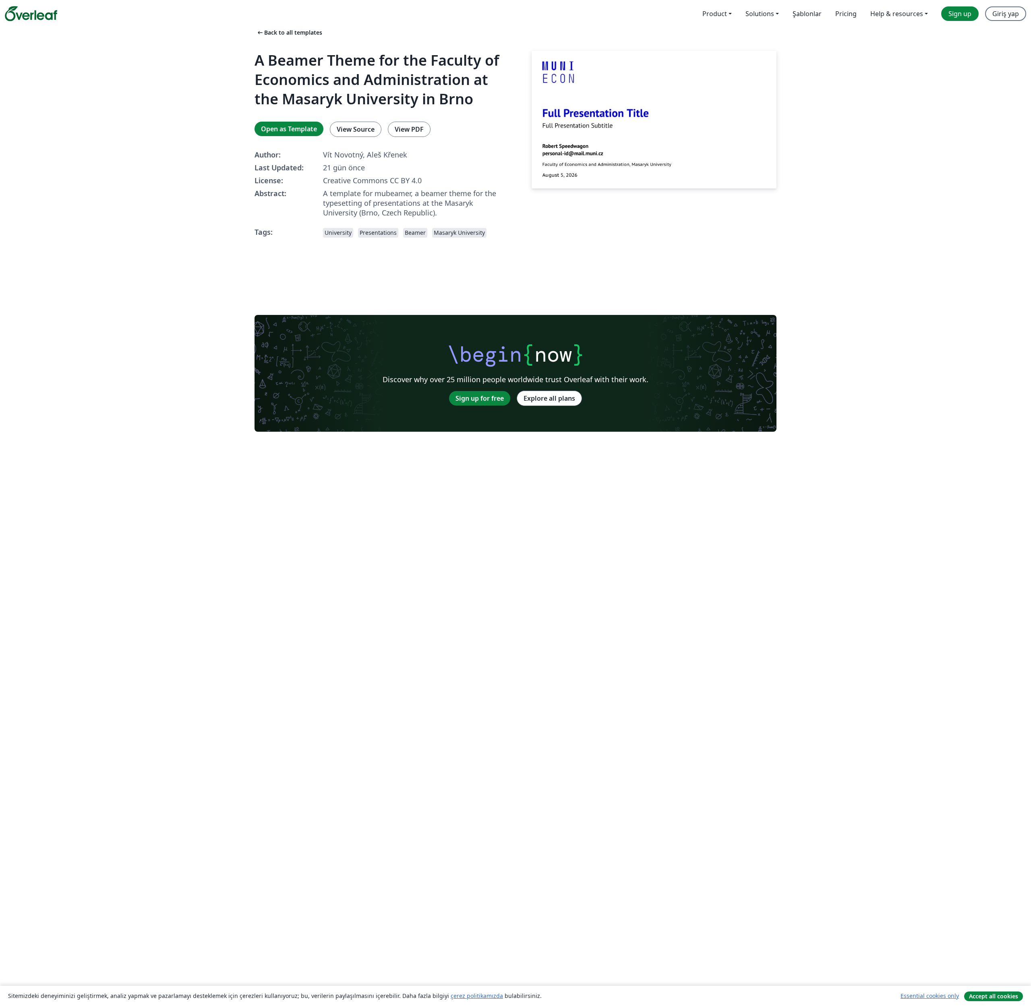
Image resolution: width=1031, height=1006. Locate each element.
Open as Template (289, 128)
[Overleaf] (31, 13)
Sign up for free (479, 398)
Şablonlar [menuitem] (807, 13)
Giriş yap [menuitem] (1005, 13)
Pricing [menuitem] (846, 13)
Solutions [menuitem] (759, 13)
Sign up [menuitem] (959, 13)
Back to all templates (289, 32)
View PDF (409, 129)
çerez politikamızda (477, 996)
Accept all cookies (993, 996)
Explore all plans (549, 398)
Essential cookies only (930, 996)
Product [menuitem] (714, 13)
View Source (356, 129)
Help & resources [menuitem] (896, 13)
